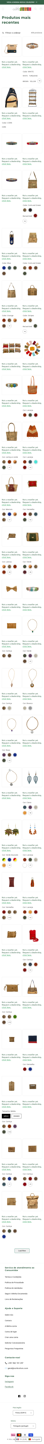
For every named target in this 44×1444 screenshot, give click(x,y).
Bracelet (5, 156)
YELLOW (33, 81)
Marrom (4, 514)
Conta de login (11, 1332)
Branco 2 (25, 865)
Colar (25, 638)
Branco (36, 656)
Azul (9, 514)
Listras (15, 462)
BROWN (25, 81)
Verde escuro (15, 1017)
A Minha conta (11, 1326)
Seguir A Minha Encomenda (16, 1294)
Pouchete (27, 947)
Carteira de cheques (10, 638)
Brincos (26, 790)
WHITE (25, 75)
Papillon (5, 601)
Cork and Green (25, 210)
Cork (9, 320)
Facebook (9, 1387)
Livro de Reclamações (14, 1299)
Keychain (26, 110)
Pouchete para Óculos (11, 894)
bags (4, 59)
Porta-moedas (28, 894)
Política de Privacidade (14, 1283)
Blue (4, 268)
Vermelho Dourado (15, 860)
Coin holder (7, 361)
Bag (24, 192)
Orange (30, 268)
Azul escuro (30, 964)
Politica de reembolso (14, 1288)
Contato (8, 1321)
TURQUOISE (33, 75)
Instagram (9, 1381)
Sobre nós (9, 1315)
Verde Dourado (4, 860)
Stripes (15, 320)
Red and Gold (27, 216)
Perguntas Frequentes (14, 1349)
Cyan (9, 268)
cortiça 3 (4, 917)
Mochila (26, 1213)
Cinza (30, 708)
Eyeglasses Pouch (9, 250)
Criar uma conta (11, 1337)
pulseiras (26, 601)
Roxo (30, 656)
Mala (24, 397)
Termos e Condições (13, 1277)
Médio (6, 1115)
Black (30, 210)
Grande (16, 1115)
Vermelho (36, 415)
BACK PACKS (7, 110)
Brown (4, 273)
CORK (4, 126)
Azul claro (36, 462)
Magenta (25, 572)
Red (35, 215)
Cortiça (4, 520)
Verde (30, 415)
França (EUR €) (20, 1413)
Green (15, 268)
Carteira (26, 1051)
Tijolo (9, 462)
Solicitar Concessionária (15, 1343)
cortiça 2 (15, 912)
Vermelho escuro (25, 1184)
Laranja (25, 415)
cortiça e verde (4, 462)
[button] (3, 9)
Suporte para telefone (11, 1098)
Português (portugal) (20, 1426)
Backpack (27, 250)
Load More (22, 1251)
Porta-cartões (28, 1098)
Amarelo (25, 813)
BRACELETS (27, 59)
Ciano (30, 462)
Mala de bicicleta (30, 549)
